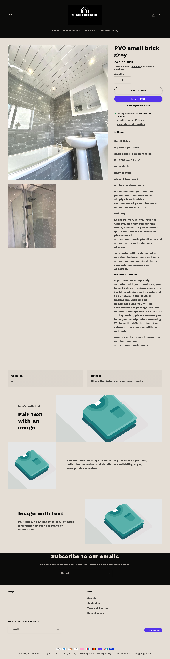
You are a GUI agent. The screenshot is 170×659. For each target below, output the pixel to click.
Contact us (94, 603)
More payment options (138, 106)
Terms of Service (97, 608)
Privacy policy (104, 654)
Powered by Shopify (66, 654)
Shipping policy (143, 654)
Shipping (136, 66)
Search (91, 598)
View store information (131, 124)
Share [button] (120, 132)
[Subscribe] (108, 573)
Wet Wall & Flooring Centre (41, 654)
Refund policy (95, 613)
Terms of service (123, 654)
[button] (11, 15)
